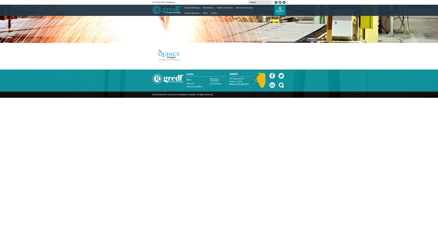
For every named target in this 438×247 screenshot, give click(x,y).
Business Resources (192, 13)
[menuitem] (193, 8)
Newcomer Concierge (244, 8)
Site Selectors (208, 8)
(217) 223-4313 (158, 2)
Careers (214, 13)
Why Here (190, 84)
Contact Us (170, 2)
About (205, 13)
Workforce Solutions (225, 8)
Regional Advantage (192, 8)
